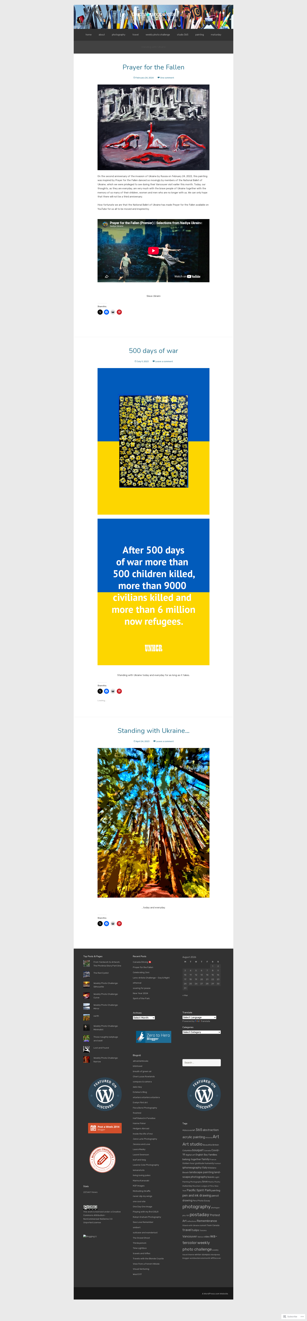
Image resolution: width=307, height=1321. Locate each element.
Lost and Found (101, 1048)
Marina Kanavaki (141, 1180)
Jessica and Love (141, 1144)
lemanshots (139, 1170)
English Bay (202, 1154)
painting (199, 34)
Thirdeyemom (139, 1243)
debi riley (137, 1087)
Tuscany (203, 1230)
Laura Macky (139, 1149)
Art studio (192, 1144)
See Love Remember (143, 1222)
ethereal (137, 983)
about (102, 34)
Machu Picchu (214, 1182)
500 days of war (153, 350)
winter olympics (203, 1254)
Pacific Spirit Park (199, 1190)
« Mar (185, 995)
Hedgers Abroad (141, 1128)
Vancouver (189, 1236)
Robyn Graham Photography (147, 1217)
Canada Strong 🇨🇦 (142, 962)
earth (96, 1016)
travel (135, 34)
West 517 (137, 1274)
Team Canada (213, 1225)
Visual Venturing (141, 1269)
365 (199, 1129)
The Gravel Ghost (141, 1238)
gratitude (199, 1163)
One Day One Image (142, 1206)
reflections (191, 1221)
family (205, 1159)
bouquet (198, 1150)
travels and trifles (141, 1253)
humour (217, 1163)
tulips (195, 1230)
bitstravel (137, 1066)
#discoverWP (188, 1130)
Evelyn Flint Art (140, 1102)
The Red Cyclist (101, 973)
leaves (211, 1177)
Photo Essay (203, 1200)
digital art (190, 1154)
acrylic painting (193, 1137)
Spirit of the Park (141, 998)
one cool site (139, 1201)
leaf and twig (139, 1160)
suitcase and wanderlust (145, 1232)
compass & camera (142, 1081)
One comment (167, 77)
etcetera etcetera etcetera (146, 1097)
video (207, 1236)
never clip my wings (142, 1196)
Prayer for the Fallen (153, 67)
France (213, 1159)
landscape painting (201, 1172)
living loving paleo (141, 1175)
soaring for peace (141, 988)
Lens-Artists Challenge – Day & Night (151, 978)
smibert (136, 1227)
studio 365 (182, 34)
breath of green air (142, 1071)
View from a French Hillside (146, 1264)
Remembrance (207, 1221)
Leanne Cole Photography (146, 1165)
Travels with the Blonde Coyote (148, 1258)
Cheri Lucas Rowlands (144, 1076)
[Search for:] (201, 1063)
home (89, 34)
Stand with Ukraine (191, 1225)
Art (216, 1136)
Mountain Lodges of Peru (203, 1186)
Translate (205, 1021)
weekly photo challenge (158, 34)
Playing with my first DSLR (145, 1212)
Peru (195, 1201)
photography (118, 34)
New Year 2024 (140, 993)
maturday (216, 34)
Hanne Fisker (139, 1123)
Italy (204, 1167)
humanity (209, 1163)
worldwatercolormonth (200, 1258)
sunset (203, 1225)
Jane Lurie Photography (145, 1139)
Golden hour (188, 1163)
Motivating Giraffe (141, 1191)
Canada (207, 1150)
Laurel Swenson (141, 1154)
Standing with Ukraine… (153, 730)
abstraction (211, 1130)
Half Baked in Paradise (144, 1118)
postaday (199, 1214)
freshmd (137, 1113)
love (205, 1181)
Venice (200, 1237)
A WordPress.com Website (215, 1293)
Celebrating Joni (141, 972)
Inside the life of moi (143, 1134)
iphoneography (192, 1167)
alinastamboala (140, 1061)
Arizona (208, 1137)
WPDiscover (216, 1258)
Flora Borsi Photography (145, 1108)
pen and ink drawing (196, 1195)
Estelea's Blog (140, 1092)
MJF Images (139, 1186)
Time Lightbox (140, 1248)
